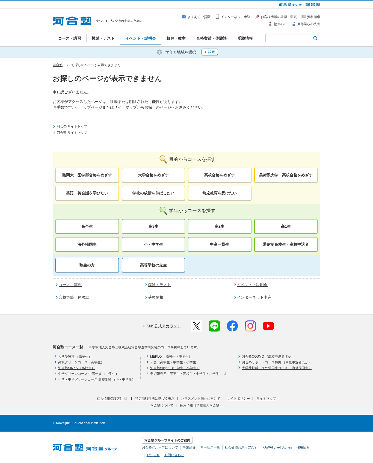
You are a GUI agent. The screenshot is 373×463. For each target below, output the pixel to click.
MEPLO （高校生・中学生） (171, 356)
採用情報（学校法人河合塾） (201, 405)
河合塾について (161, 405)
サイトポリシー (238, 398)
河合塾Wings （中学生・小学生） (175, 368)
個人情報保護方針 (110, 398)
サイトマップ (266, 398)
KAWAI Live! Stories (277, 447)
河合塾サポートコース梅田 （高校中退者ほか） (277, 362)
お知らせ (153, 455)
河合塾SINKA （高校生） (76, 368)
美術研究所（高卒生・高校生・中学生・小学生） (186, 374)
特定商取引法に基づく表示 (154, 398)
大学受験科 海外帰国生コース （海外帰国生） (277, 368)
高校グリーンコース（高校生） (81, 362)
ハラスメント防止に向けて (200, 398)
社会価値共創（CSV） (241, 447)
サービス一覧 (210, 447)
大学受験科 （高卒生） (75, 356)
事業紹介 (189, 447)
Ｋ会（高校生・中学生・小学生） (174, 362)
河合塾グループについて (160, 447)
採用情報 (303, 447)
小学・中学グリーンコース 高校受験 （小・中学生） (96, 379)
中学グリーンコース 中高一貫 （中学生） (88, 374)
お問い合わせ (174, 455)
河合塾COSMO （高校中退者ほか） (268, 356)
